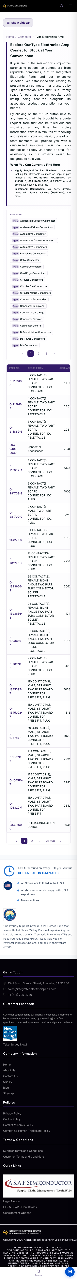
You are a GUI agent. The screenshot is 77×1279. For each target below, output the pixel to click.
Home (10, 36)
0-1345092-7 (15, 712)
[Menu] (70, 6)
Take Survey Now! (15, 1044)
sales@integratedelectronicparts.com (32, 989)
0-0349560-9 (16, 824)
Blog (6, 1087)
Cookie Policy (12, 1119)
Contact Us (10, 1076)
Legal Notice (11, 1201)
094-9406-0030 (13, 448)
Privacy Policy (12, 1113)
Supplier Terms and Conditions (23, 1150)
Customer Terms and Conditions (23, 1156)
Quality (7, 1081)
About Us (9, 1070)
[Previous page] (23, 353)
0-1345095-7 (15, 689)
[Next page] (54, 353)
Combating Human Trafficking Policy (26, 1130)
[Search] (61, 6)
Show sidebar (20, 22)
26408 (50, 840)
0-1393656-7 (15, 640)
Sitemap (8, 1093)
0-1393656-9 (15, 586)
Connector (24, 36)
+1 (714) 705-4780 (20, 994)
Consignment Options (17, 1212)
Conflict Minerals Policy (18, 1125)
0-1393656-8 (15, 613)
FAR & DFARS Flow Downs (20, 1207)
